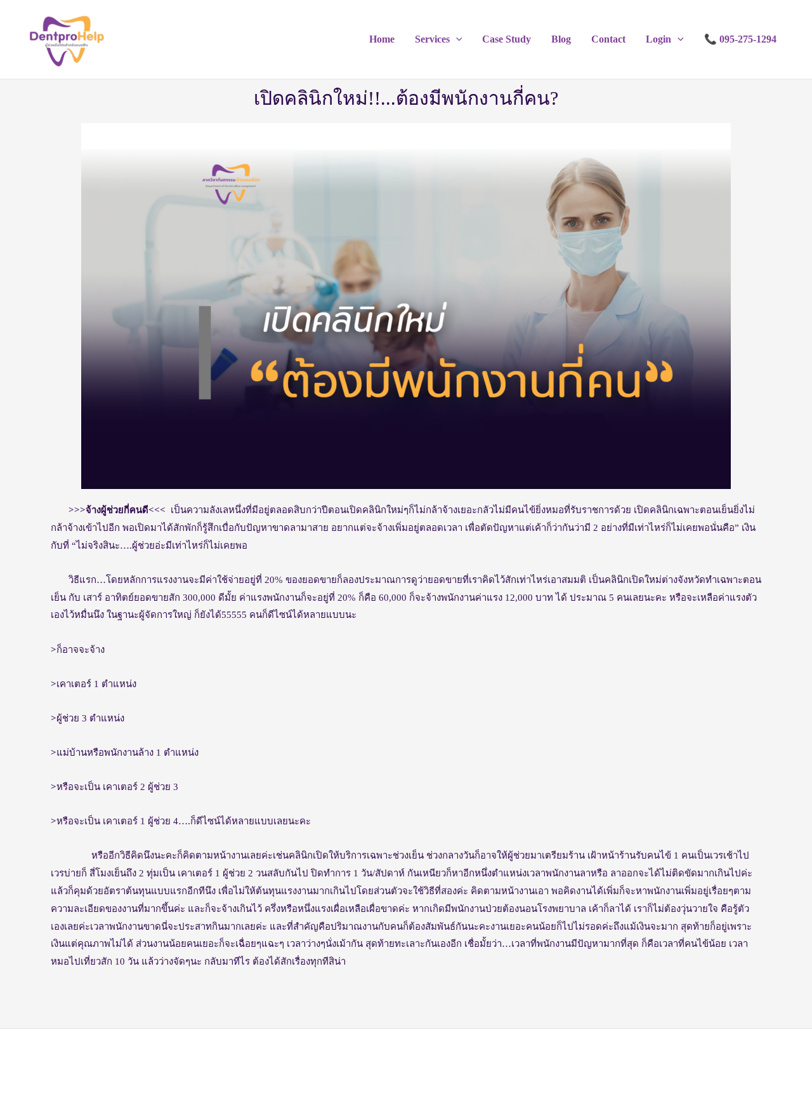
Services (432, 39)
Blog (561, 39)
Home (382, 39)
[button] (456, 39)
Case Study (506, 39)
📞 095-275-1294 (740, 39)
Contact (608, 39)
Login (658, 39)
